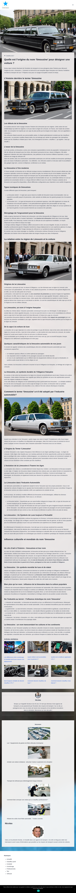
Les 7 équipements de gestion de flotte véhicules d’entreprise (25, 743)
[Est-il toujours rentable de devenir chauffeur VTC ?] (14, 671)
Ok (38, 890)
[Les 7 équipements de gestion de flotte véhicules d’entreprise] (39, 733)
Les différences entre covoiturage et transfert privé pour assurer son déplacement (14, 659)
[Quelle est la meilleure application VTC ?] (61, 647)
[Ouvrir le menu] (72, 5)
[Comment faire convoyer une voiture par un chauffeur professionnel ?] (39, 790)
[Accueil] (4, 55)
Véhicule (9, 873)
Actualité (9, 859)
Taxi (8, 871)
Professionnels (11, 869)
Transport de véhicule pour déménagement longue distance (24, 781)
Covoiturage (10, 866)
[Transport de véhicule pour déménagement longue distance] (39, 771)
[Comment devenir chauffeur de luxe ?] (38, 671)
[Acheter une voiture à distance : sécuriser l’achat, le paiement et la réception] (39, 752)
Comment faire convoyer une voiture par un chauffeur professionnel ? (27, 799)
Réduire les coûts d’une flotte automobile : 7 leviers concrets (25, 818)
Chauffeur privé (11, 861)
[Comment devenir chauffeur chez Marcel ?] (61, 671)
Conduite (9, 864)
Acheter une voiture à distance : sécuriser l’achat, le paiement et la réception (29, 762)
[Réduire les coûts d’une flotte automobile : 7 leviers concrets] (39, 809)
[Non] (74, 889)
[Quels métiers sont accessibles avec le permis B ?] (38, 647)
